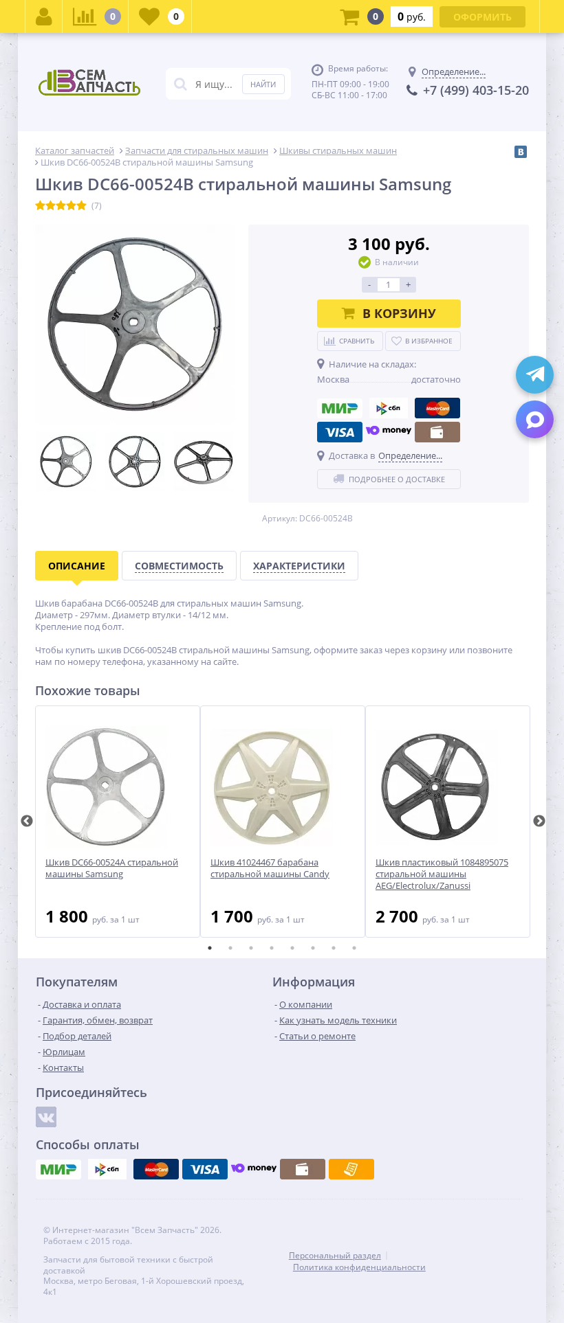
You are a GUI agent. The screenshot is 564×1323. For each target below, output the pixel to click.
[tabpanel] (117, 821)
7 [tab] (333, 948)
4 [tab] (272, 948)
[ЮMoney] (388, 432)
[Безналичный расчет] (351, 1169)
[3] (61, 206)
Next (539, 821)
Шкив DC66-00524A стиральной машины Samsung (111, 868)
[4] (71, 206)
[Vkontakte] (46, 1117)
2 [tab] (230, 948)
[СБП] (388, 408)
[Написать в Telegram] (535, 375)
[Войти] (44, 16)
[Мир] (339, 408)
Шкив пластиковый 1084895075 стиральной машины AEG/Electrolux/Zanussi (442, 874)
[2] (50, 206)
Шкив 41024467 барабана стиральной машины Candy (269, 868)
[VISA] (339, 432)
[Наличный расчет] (437, 432)
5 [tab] (292, 948)
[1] (40, 206)
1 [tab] (210, 948)
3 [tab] (251, 948)
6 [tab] (313, 948)
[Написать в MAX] (535, 419)
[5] (81, 206)
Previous (27, 821)
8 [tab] (354, 948)
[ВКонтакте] (520, 152)
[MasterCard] (437, 408)
